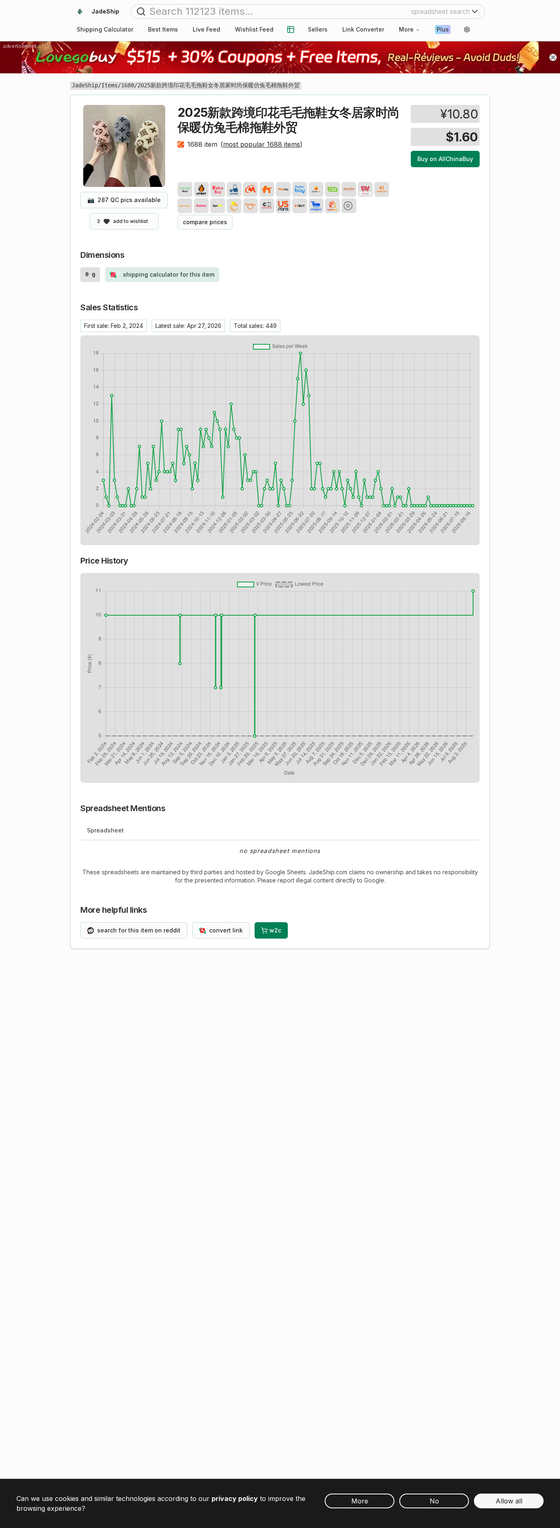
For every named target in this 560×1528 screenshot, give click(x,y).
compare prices (205, 221)
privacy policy (235, 1498)
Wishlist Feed (254, 29)
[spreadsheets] (291, 29)
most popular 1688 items (261, 144)
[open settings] (467, 29)
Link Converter (363, 29)
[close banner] (553, 57)
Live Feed (206, 29)
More (406, 29)
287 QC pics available (124, 199)
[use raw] (348, 205)
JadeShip (85, 85)
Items (109, 85)
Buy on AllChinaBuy (445, 158)
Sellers (318, 29)
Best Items (163, 29)
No (434, 1501)
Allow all (509, 1501)
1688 (127, 85)
